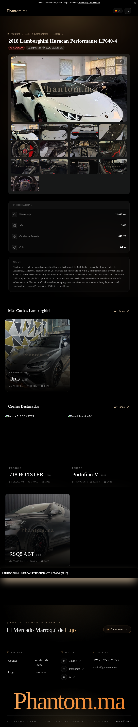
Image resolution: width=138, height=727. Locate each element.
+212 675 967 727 (106, 660)
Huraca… (58, 33)
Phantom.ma (17, 11)
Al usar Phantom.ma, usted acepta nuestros (69, 3)
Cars (27, 33)
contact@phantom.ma (105, 667)
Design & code (112, 721)
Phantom (15, 33)
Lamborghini (41, 33)
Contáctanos (119, 629)
